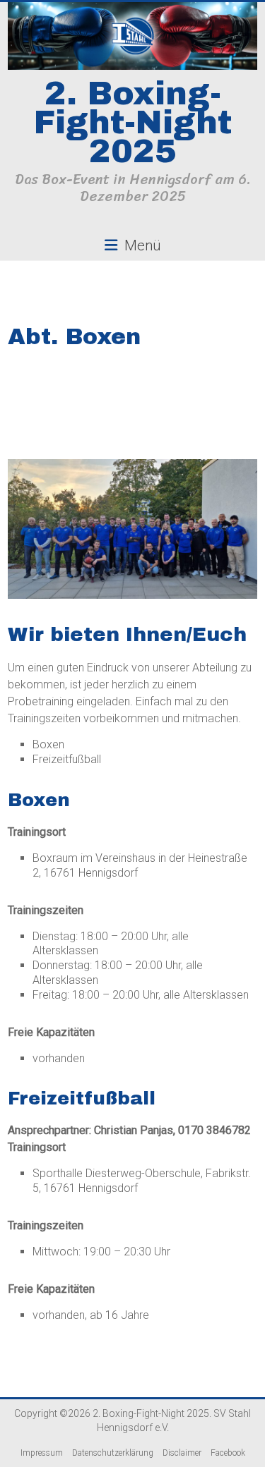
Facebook (228, 1453)
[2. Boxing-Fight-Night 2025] (132, 36)
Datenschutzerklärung (112, 1453)
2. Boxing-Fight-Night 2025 (133, 122)
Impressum (41, 1453)
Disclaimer (182, 1453)
